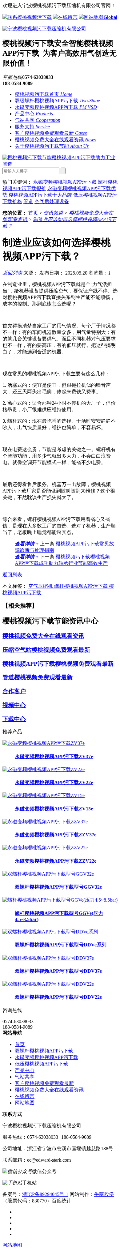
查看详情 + (27, 543)
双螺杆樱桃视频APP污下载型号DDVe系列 (60, 944)
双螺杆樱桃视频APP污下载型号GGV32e (58, 887)
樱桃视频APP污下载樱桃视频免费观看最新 (58, 663)
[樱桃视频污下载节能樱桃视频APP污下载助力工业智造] (60, 164)
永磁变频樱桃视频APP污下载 (56, 107)
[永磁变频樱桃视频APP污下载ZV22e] (43, 769)
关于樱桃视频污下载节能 (52, 146)
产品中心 (34, 113)
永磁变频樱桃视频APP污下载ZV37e (54, 756)
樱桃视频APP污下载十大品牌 (40, 195)
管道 (28, 201)
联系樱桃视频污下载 (29, 17)
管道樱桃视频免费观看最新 (37, 677)
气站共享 (37, 120)
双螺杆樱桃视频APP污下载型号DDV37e (58, 971)
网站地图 (93, 17)
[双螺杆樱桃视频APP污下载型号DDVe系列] (50, 931)
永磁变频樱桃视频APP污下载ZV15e (54, 808)
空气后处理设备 (51, 201)
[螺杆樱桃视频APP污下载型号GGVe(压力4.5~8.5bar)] (60, 900)
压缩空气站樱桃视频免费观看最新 (46, 650)
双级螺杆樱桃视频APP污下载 (57, 100)
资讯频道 (53, 213)
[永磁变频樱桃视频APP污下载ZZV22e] (45, 847)
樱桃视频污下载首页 (43, 94)
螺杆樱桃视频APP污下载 (81, 586)
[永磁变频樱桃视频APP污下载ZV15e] (43, 795)
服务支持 (32, 126)
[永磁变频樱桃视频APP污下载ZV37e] (43, 743)
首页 (33, 213)
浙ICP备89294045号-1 (45, 1194)
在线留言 (68, 17)
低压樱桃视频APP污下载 (41, 1063)
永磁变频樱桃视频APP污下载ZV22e (54, 782)
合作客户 (14, 691)
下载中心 (14, 719)
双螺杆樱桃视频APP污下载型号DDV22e (58, 997)
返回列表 (12, 272)
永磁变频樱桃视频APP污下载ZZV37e (55, 834)
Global (110, 17)
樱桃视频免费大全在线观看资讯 (55, 139)
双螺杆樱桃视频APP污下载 (44, 1050)
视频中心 (14, 705)
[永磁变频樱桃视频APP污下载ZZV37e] (45, 821)
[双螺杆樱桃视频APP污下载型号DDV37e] (48, 958)
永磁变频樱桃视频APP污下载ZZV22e (55, 861)
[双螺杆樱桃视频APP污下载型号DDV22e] (48, 984)
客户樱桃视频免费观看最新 (51, 133)
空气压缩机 (41, 586)
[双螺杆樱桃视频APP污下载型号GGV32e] (48, 874)
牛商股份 (104, 1194)
